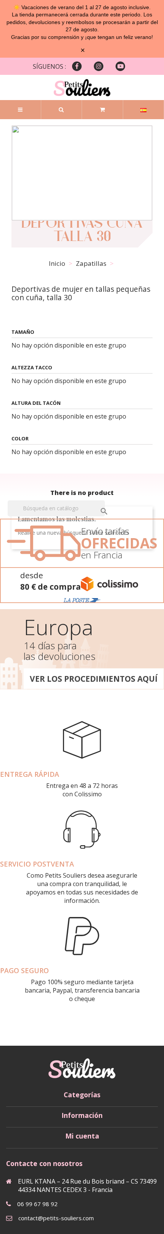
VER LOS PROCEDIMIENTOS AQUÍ (94, 678)
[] (96, 503)
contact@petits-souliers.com (56, 1218)
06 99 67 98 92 (37, 1204)
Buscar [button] (61, 109)
